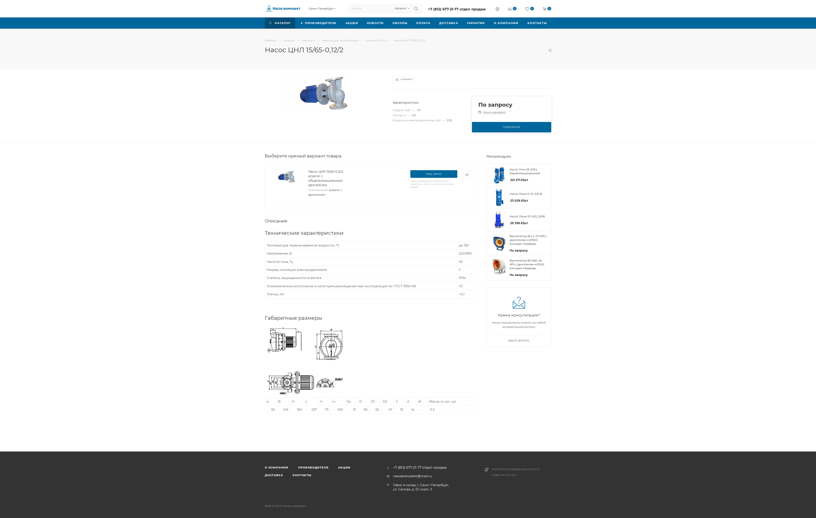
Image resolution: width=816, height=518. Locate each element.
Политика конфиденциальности (516, 469)
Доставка (274, 475)
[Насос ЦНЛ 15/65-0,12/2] (325, 93)
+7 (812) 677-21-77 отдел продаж (457, 9)
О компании (276, 467)
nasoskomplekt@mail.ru (412, 476)
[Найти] (416, 8)
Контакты (302, 475)
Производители (313, 467)
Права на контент (504, 475)
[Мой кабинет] (497, 9)
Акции (344, 467)
